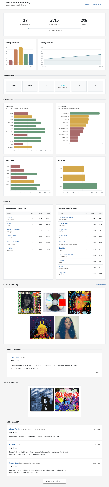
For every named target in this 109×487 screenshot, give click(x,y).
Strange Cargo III (13, 242)
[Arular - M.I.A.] (29, 302)
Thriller (61, 266)
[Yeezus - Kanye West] (54, 302)
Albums (87, 5)
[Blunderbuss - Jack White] (42, 399)
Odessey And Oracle (66, 217)
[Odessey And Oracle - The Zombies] (67, 399)
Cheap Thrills (14, 429)
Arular (9, 223)
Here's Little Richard (66, 254)
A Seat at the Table (13, 230)
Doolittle (62, 248)
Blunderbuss (63, 223)
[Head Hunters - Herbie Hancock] (42, 327)
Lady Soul (62, 273)
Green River (63, 242)
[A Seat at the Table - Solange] (67, 327)
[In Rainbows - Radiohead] (79, 302)
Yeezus (9, 217)
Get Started (97, 5)
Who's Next (63, 236)
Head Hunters (11, 236)
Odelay (61, 260)
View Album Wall (101, 285)
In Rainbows (11, 248)
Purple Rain (63, 230)
